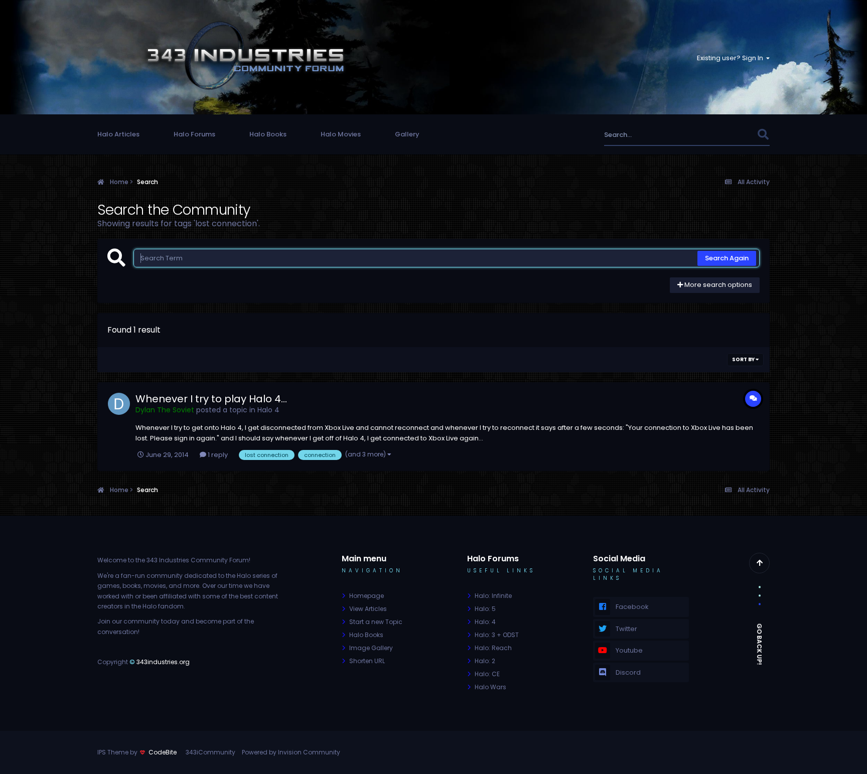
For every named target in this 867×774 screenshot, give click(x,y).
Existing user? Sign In (731, 58)
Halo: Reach (493, 648)
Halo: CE (487, 674)
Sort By (744, 359)
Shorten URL (367, 661)
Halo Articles (118, 134)
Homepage (366, 595)
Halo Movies (341, 134)
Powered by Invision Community (291, 752)
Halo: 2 (485, 661)
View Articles (368, 608)
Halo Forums (194, 134)
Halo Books (267, 134)
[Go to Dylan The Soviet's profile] (119, 404)
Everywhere (726, 134)
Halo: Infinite (493, 595)
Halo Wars (490, 687)
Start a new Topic (375, 621)
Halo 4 (268, 410)
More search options (717, 284)
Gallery (407, 134)
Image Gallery (371, 648)
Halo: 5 (485, 608)
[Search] (763, 134)
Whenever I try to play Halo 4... (211, 399)
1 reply (217, 454)
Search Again (727, 258)
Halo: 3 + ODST (497, 635)
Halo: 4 (485, 621)
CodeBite (163, 752)
